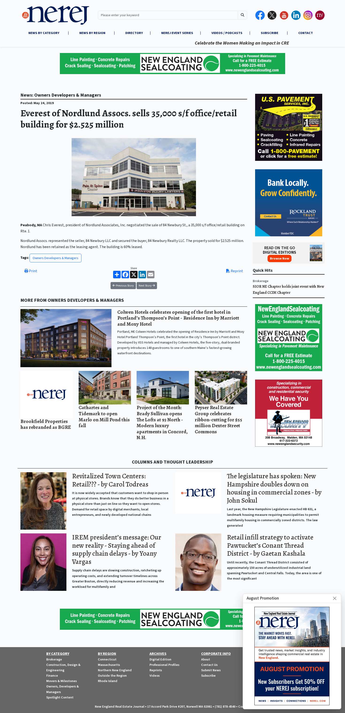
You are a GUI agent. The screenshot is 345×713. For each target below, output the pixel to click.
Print (32, 271)
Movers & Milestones (61, 681)
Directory (134, 32)
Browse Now (279, 258)
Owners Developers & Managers (55, 258)
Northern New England (115, 670)
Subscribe (208, 675)
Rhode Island (107, 681)
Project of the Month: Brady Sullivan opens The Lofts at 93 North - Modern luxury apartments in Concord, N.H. (162, 422)
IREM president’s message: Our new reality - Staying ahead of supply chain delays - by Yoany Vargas (116, 549)
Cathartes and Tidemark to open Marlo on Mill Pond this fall (104, 416)
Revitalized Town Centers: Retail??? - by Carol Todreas (110, 480)
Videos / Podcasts (226, 32)
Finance (52, 675)
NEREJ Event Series (177, 32)
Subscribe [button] (270, 32)
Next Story (145, 285)
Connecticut (107, 659)
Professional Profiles (164, 664)
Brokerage (260, 281)
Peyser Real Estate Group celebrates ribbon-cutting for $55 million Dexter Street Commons (218, 419)
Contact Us (209, 664)
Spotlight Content (59, 697)
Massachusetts (109, 664)
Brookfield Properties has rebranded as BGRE (45, 424)
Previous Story (124, 285)
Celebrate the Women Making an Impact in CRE (222, 43)
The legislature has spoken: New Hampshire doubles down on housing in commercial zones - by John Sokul (274, 488)
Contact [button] (305, 32)
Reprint (236, 271)
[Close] (334, 598)
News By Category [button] (44, 32)
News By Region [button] (92, 32)
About (205, 659)
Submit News (211, 670)
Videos (155, 675)
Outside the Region (112, 675)
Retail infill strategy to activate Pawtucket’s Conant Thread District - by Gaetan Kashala (270, 545)
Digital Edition (160, 659)
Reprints (156, 670)
